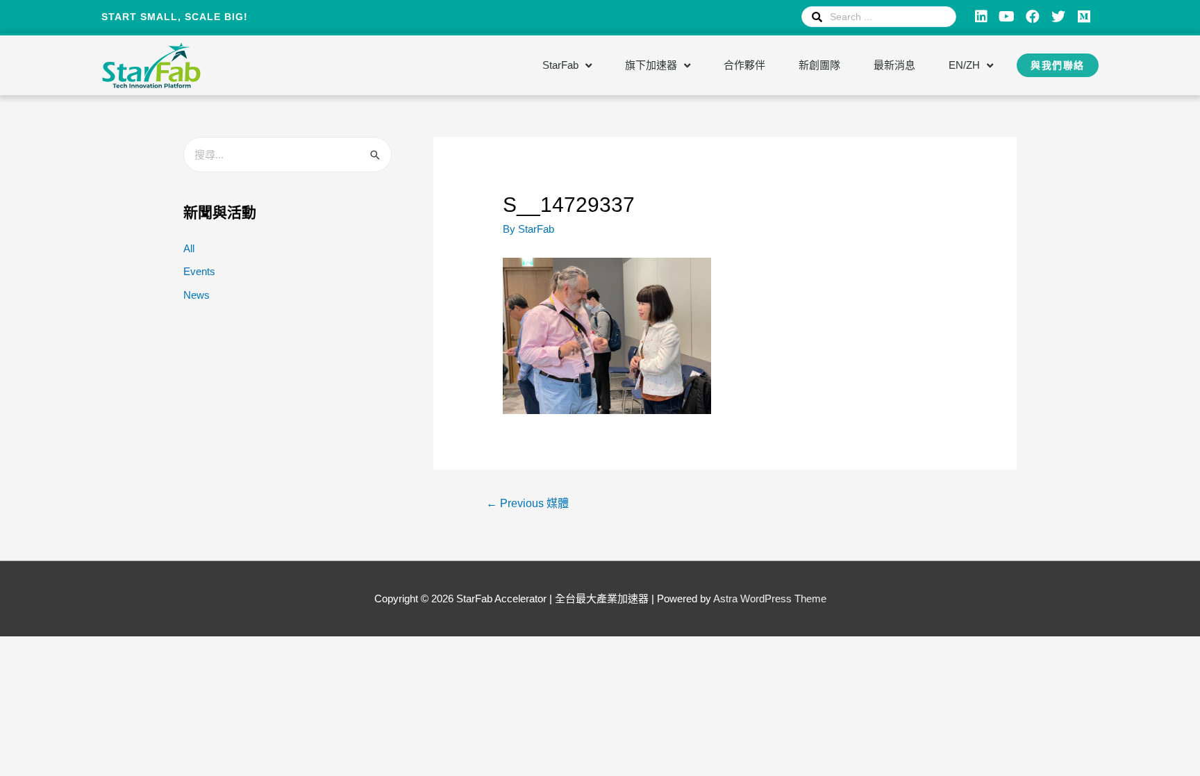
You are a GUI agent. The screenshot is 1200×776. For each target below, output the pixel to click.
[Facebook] (1033, 17)
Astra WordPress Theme (769, 598)
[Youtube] (1007, 17)
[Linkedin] (981, 17)
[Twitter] (1058, 17)
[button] (1058, 65)
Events (199, 271)
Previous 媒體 (527, 503)
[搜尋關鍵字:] (287, 154)
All (188, 248)
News (196, 295)
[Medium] (1084, 17)
